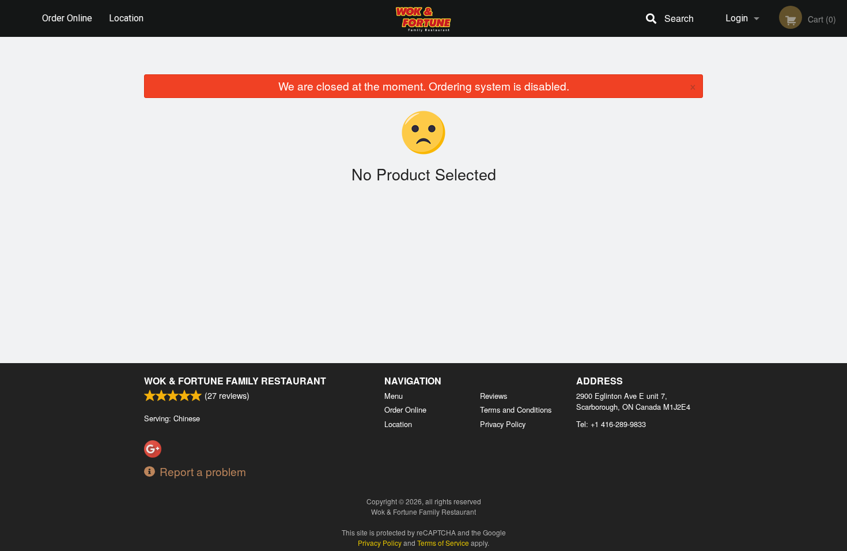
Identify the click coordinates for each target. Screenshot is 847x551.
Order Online (67, 18)
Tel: (611, 423)
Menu (393, 395)
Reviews (493, 395)
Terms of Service (443, 543)
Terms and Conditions (515, 409)
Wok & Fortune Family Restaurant (235, 380)
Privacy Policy (502, 423)
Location (126, 18)
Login (736, 18)
